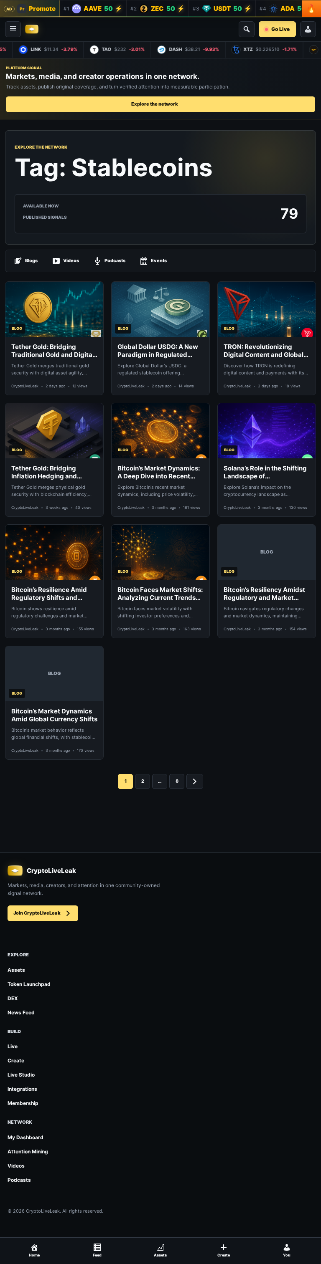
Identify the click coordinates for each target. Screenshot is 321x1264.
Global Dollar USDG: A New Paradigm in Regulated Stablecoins (157, 351)
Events (159, 260)
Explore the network (154, 104)
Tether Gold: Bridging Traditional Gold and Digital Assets (52, 351)
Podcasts (114, 260)
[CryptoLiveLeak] (31, 29)
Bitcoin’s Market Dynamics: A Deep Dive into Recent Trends (158, 472)
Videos (71, 260)
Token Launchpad (29, 984)
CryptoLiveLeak (24, 386)
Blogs (31, 260)
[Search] (247, 29)
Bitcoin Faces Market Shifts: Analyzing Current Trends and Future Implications (160, 594)
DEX (13, 998)
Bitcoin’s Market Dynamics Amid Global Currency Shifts (54, 715)
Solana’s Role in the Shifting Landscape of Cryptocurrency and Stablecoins (265, 472)
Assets (16, 970)
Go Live (280, 29)
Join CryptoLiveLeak (37, 913)
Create (16, 1060)
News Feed (21, 1012)
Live (13, 1046)
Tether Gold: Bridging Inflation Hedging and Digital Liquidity (44, 472)
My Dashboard (25, 1137)
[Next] (194, 781)
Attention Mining (28, 1151)
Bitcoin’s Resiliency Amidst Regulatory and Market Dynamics (264, 594)
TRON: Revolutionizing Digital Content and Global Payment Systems (263, 351)
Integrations (22, 1089)
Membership (23, 1103)
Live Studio (21, 1075)
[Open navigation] (13, 29)
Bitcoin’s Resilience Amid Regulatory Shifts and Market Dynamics (49, 594)
